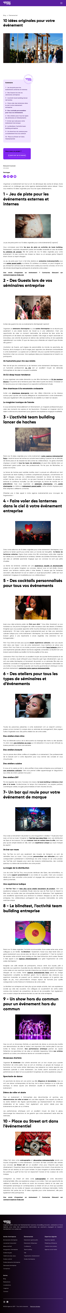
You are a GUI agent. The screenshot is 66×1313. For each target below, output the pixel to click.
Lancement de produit (9, 1243)
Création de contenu (51, 1246)
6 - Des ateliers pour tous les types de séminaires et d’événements (16, 117)
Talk (25, 1252)
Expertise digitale (50, 1240)
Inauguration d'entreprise (10, 1249)
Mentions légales (35, 1306)
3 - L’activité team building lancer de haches (16, 99)
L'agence (6, 1288)
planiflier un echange (17, 155)
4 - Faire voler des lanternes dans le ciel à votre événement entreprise (16, 105)
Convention (6, 1268)
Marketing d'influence (51, 1243)
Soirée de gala (7, 1252)
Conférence (27, 1246)
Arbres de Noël (7, 1246)
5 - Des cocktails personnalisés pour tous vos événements (15, 111)
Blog (4, 1278)
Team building (28, 1249)
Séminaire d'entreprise (9, 1265)
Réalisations (6, 1282)
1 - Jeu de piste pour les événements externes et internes (16, 88)
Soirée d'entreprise (29, 1259)
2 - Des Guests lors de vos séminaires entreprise (14, 94)
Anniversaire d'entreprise (10, 1240)
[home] (7, 3)
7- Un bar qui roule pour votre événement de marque (15, 122)
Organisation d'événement (32, 1256)
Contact (5, 1291)
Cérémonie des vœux (9, 1256)
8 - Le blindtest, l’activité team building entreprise (15, 127)
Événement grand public (31, 1240)
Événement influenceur (30, 1243)
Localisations (7, 1285)
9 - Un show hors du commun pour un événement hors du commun (16, 132)
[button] (61, 3)
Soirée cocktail (7, 1259)
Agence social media (51, 1249)
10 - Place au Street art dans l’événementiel (14, 138)
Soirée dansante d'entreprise (11, 1262)
